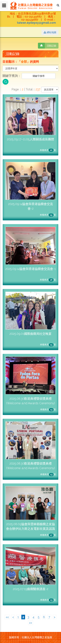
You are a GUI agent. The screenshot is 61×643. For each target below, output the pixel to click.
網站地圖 (51, 32)
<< (7, 617)
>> (30, 622)
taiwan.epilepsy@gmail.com (36, 22)
